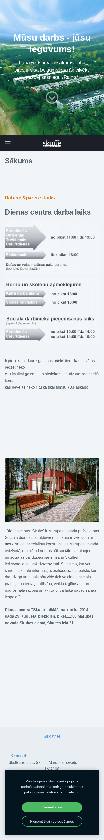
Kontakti (18, 756)
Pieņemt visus (52, 807)
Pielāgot (72, 792)
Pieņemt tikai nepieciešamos (52, 821)
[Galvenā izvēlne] (8, 143)
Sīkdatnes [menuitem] (52, 736)
